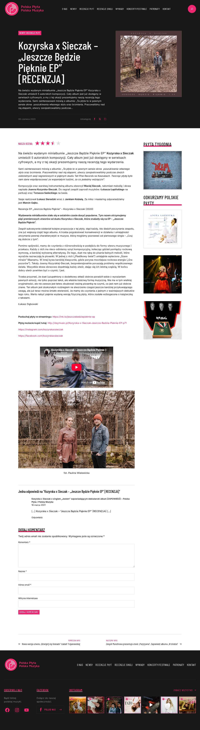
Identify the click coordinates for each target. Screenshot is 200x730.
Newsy (22, 32)
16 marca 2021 (38, 505)
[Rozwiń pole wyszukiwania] (192, 9)
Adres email (24, 584)
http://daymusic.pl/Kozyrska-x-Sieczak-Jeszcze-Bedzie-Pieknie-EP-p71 (87, 323)
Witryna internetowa (28, 598)
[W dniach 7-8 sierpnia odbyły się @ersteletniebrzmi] (150, 705)
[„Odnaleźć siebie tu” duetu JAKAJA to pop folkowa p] (77, 705)
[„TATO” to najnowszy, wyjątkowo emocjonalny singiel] (132, 705)
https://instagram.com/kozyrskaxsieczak (40, 329)
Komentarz (24, 542)
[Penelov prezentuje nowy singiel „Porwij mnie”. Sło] (187, 705)
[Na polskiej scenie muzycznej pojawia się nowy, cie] (96, 705)
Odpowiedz (37, 517)
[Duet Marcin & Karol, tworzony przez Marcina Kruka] (114, 705)
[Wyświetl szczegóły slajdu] (162, 274)
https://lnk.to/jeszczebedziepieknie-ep (74, 316)
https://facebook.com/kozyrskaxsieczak (40, 335)
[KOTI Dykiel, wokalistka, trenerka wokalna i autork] (169, 705)
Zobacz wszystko (183, 690)
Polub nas (50, 709)
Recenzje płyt (33, 32)
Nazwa (22, 571)
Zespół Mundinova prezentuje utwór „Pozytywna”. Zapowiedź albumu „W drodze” (142, 644)
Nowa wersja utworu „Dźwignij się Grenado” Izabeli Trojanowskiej (51, 644)
